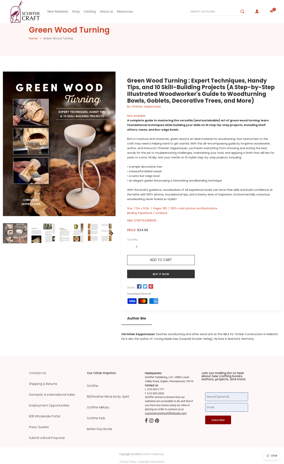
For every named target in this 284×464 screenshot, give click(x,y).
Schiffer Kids (96, 418)
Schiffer (92, 385)
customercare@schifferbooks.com (165, 413)
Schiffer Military (98, 407)
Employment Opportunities (49, 405)
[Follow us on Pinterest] (150, 286)
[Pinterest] (157, 421)
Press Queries (39, 427)
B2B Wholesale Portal (44, 416)
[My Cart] (271, 11)
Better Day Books (99, 429)
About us (106, 11)
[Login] (257, 11)
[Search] (242, 11)
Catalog (90, 11)
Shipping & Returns (43, 383)
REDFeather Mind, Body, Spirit (108, 396)
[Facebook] (146, 421)
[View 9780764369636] (15, 233)
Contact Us (37, 373)
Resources (125, 11)
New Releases (57, 11)
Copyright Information (151, 461)
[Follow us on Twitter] (145, 286)
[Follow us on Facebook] (139, 286)
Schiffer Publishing (152, 454)
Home (33, 38)
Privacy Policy (128, 461)
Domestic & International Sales (52, 394)
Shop (76, 11)
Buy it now (161, 274)
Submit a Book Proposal (47, 437)
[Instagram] (151, 421)
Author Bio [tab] (136, 318)
